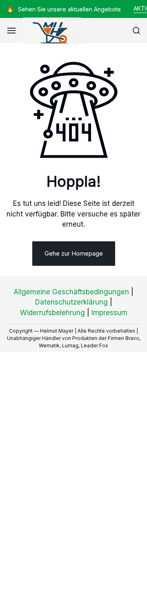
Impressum (109, 313)
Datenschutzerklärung (71, 302)
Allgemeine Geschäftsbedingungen (71, 292)
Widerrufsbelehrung (52, 313)
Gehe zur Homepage (74, 253)
